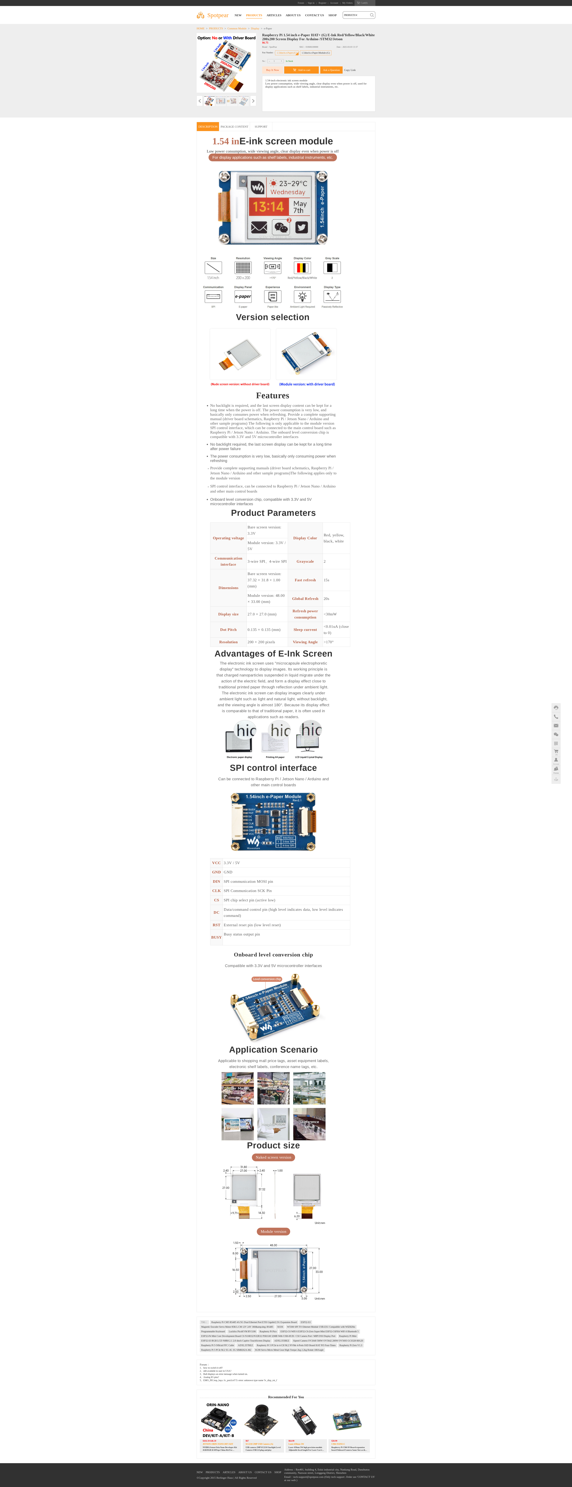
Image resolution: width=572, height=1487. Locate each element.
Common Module (237, 28)
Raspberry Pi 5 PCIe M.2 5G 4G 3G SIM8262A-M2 (226, 1350)
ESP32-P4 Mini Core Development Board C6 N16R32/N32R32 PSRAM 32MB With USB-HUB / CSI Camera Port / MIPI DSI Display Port (268, 1336)
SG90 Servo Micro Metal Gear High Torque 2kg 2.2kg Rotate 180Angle (289, 1350)
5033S (280, 1327)
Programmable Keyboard (213, 1331)
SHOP (332, 15)
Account (334, 3)
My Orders (347, 3)
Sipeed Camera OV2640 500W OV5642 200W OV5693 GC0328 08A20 (328, 1340)
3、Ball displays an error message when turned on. (224, 1374)
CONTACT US (314, 15)
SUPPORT (261, 126)
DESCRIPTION (207, 126)
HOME (201, 28)
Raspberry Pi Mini (347, 1336)
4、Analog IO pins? (209, 1377)
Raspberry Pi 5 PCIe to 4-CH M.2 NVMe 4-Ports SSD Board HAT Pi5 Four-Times (296, 1345)
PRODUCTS (254, 15)
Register (322, 3)
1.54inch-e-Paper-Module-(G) (316, 53)
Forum (301, 3)
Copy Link (350, 70)
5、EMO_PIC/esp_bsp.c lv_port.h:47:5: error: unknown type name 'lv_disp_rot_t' (238, 1380)
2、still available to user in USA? (215, 1371)
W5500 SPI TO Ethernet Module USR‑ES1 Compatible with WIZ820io (321, 1327)
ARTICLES (274, 15)
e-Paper (268, 28)
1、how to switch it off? (211, 1368)
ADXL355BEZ (281, 1340)
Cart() (364, 3)
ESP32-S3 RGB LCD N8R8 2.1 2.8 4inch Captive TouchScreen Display (235, 1340)
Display (255, 28)
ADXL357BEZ (245, 1345)
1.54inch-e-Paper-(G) (287, 53)
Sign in (311, 3)
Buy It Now (272, 70)
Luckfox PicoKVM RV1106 (242, 1331)
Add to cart (304, 70)
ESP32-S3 (306, 1322)
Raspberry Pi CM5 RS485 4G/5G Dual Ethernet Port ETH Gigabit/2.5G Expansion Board (254, 1322)
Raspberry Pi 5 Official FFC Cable (217, 1345)
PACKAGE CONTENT (234, 126)
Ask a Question (331, 70)
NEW (238, 15)
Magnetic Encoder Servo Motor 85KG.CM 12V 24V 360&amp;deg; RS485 (237, 1327)
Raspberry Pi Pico (268, 1331)
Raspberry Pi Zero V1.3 (350, 1345)
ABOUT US (293, 15)
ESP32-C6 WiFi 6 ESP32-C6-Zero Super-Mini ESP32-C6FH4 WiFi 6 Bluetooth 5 (319, 1331)
